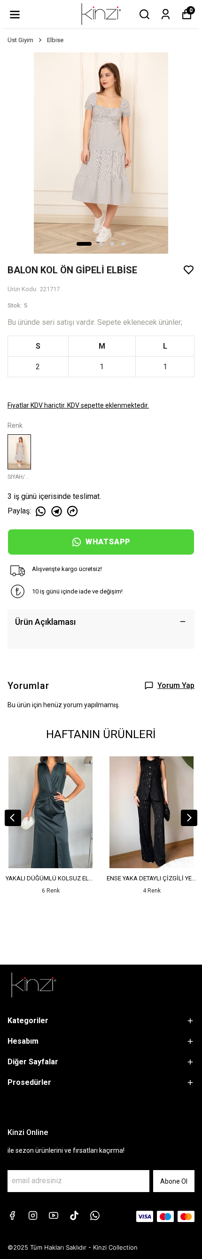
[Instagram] (33, 1215)
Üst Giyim (20, 40)
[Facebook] (12, 1215)
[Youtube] (53, 1215)
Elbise (55, 40)
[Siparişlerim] (165, 14)
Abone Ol (173, 1181)
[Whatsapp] (95, 1215)
